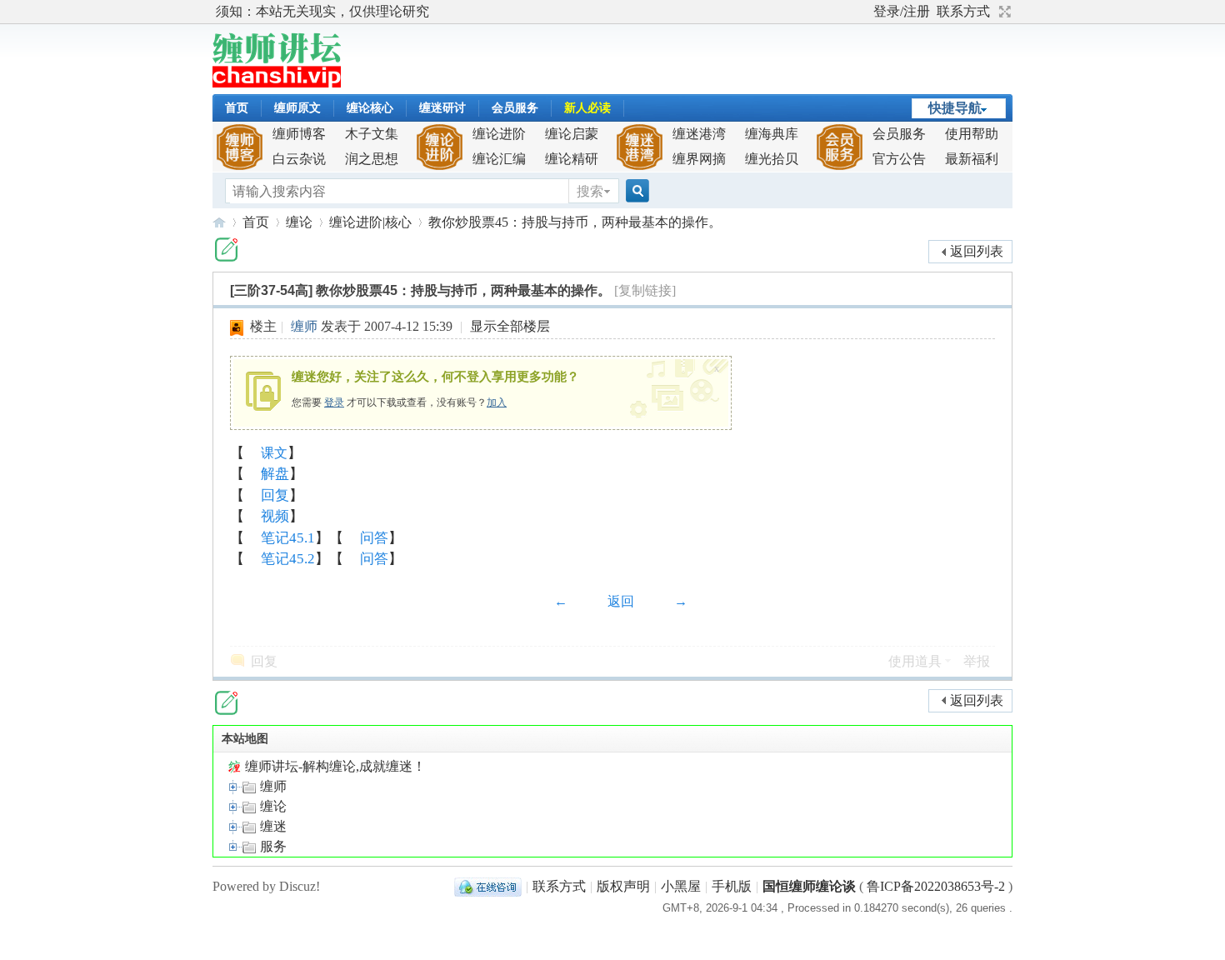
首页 (236, 108)
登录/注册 (901, 11)
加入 (497, 402)
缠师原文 (297, 108)
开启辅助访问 (866, 11)
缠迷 (272, 826)
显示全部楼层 (510, 326)
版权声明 (623, 886)
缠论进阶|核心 (370, 222)
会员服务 (515, 108)
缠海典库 (771, 134)
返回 (621, 601)
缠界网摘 (699, 159)
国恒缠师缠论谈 (809, 886)
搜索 (590, 191)
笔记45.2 (288, 559)
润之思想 (371, 159)
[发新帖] (226, 249)
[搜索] (635, 191)
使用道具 (915, 661)
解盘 (275, 474)
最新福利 (971, 159)
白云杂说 (299, 159)
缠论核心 (370, 108)
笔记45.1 (288, 538)
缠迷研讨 (442, 108)
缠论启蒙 (571, 134)
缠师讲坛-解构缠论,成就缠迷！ (334, 766)
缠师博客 (299, 134)
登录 (334, 402)
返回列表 (976, 251)
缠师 (304, 326)
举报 (976, 661)
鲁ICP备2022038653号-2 (936, 886)
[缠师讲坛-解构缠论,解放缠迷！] (276, 83)
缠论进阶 (499, 134)
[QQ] (488, 886)
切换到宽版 (1002, 11)
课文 (274, 453)
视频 (275, 516)
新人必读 (587, 108)
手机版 (732, 886)
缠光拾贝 (771, 159)
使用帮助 (971, 134)
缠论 (299, 222)
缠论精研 (571, 159)
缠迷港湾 (699, 134)
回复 (275, 495)
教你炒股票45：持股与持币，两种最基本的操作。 (575, 222)
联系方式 (963, 11)
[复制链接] (645, 290)
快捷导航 (955, 108)
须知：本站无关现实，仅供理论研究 (322, 11)
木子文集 (371, 134)
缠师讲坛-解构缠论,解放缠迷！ (219, 222)
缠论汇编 (499, 159)
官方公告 (899, 159)
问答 (374, 538)
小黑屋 (681, 886)
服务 (272, 846)
